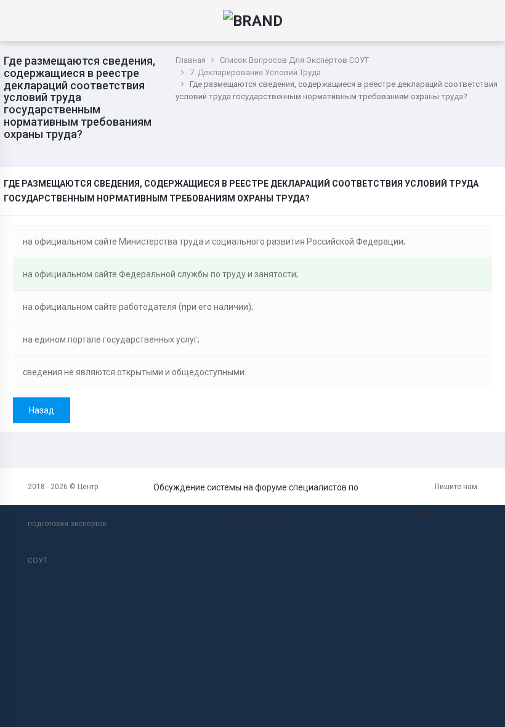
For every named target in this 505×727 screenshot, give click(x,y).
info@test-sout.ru (442, 513)
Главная (191, 60)
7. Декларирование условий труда (255, 72)
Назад (41, 410)
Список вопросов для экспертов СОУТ (294, 60)
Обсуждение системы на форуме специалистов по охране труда (255, 504)
